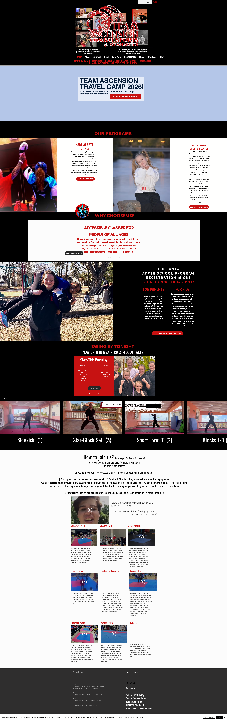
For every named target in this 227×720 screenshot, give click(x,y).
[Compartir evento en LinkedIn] (99, 394)
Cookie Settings (209, 717)
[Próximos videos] (224, 417)
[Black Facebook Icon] (127, 683)
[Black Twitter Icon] (131, 683)
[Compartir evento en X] (94, 394)
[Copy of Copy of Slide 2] (119, 257)
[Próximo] (215, 93)
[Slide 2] (110, 257)
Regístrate (94, 388)
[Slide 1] (108, 257)
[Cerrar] (225, 717)
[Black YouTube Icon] (134, 683)
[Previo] (11, 93)
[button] (155, 2)
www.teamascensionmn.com (139, 708)
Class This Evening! (94, 359)
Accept (219, 717)
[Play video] (90, 510)
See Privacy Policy (138, 717)
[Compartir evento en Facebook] (89, 394)
